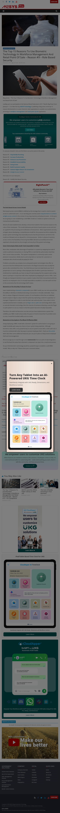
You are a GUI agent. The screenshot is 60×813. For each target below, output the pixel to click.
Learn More (16, 390)
